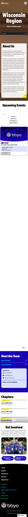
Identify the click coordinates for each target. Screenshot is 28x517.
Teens (3, 467)
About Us (3, 487)
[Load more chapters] (14, 419)
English (22, 515)
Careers (3, 492)
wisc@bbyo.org (9, 375)
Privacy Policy (4, 495)
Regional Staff (5, 360)
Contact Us (4, 484)
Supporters (5, 479)
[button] (25, 3)
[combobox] (22, 515)
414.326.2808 (8, 372)
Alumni (3, 470)
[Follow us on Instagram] (4, 385)
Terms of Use (4, 498)
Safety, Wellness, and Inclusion (9, 490)
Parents (3, 476)
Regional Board (6, 364)
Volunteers (4, 473)
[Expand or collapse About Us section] (24, 96)
